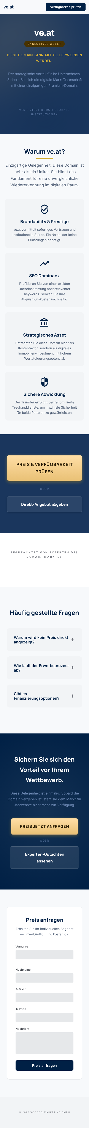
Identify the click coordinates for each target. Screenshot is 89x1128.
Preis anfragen (44, 1065)
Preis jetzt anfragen (44, 826)
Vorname (22, 946)
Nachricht (22, 1028)
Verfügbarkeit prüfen (65, 7)
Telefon (21, 1009)
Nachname (23, 969)
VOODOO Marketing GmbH (50, 1112)
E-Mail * (21, 989)
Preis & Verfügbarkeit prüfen (44, 468)
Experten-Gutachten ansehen (44, 858)
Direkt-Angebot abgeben (44, 504)
